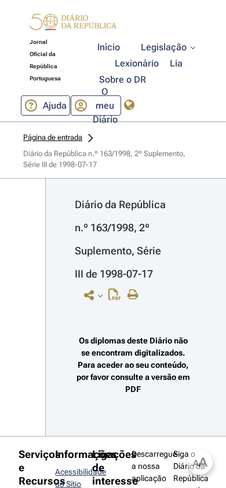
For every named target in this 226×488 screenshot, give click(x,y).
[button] (73, 24)
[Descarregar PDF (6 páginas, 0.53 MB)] (117, 297)
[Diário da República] (73, 24)
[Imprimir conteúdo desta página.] (135, 295)
